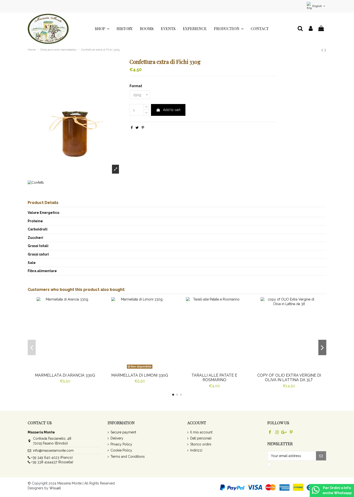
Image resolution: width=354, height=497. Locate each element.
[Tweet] (137, 128)
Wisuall (55, 488)
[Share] (132, 128)
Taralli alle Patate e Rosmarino (214, 377)
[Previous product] (322, 50)
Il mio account (201, 432)
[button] (102, 29)
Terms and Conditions (128, 456)
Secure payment (123, 432)
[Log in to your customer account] (310, 29)
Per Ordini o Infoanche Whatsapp (337, 490)
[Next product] (325, 50)
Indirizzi (196, 450)
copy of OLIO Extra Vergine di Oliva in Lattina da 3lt (289, 377)
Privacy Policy (121, 444)
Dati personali (200, 438)
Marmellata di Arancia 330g (65, 375)
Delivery (117, 438)
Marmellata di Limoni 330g (139, 375)
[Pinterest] (143, 128)
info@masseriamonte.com (53, 450)
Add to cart (171, 110)
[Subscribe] (321, 455)
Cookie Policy (121, 450)
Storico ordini (200, 444)
